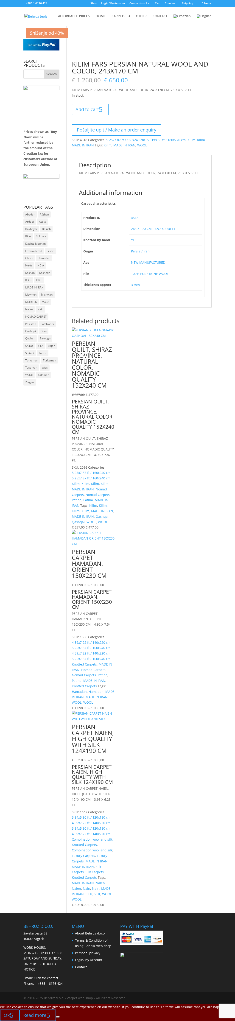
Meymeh (30, 295)
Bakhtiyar (31, 229)
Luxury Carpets (83, 855)
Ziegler (29, 382)
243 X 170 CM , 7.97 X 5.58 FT (153, 229)
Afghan (44, 214)
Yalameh (43, 375)
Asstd (42, 222)
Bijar (28, 236)
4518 (134, 217)
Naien (100, 883)
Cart (158, 3)
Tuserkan (31, 367)
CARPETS (118, 16)
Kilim (191, 140)
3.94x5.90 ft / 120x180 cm (91, 817)
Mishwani (47, 295)
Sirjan (51, 346)
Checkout (171, 3)
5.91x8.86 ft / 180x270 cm (166, 140)
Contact (81, 967)
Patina (76, 500)
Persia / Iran (140, 251)
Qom (43, 331)
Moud (45, 302)
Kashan (30, 273)
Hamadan (79, 691)
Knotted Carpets (84, 664)
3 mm (135, 285)
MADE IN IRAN (83, 145)
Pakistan (30, 324)
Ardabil (29, 222)
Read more (34, 1015)
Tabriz (43, 353)
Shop (93, 3)
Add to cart (87, 109)
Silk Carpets (95, 872)
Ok (7, 1015)
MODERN (31, 302)
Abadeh (30, 214)
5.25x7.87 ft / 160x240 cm (125, 140)
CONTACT (160, 16)
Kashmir (44, 273)
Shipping (187, 3)
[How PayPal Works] (41, 49)
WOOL (142, 145)
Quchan (30, 338)
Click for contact (46, 978)
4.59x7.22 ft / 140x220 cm (91, 642)
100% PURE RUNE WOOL (149, 273)
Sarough (45, 338)
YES (134, 240)
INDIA (40, 265)
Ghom (29, 258)
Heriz (28, 265)
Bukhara (41, 236)
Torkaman (31, 360)
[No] (58, 1017)
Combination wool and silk (92, 839)
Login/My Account (113, 3)
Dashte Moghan (35, 244)
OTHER (141, 16)
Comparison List (140, 3)
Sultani (29, 353)
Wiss (45, 367)
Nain (86, 888)
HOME (101, 16)
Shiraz (29, 346)
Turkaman (49, 360)
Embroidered (33, 251)
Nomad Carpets (98, 494)
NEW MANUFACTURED (148, 262)
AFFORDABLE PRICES (74, 16)
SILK (89, 894)
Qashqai (102, 516)
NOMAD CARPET (36, 317)
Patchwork (47, 324)
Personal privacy (87, 953)
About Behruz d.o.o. (90, 933)
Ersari (50, 251)
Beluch (46, 229)
